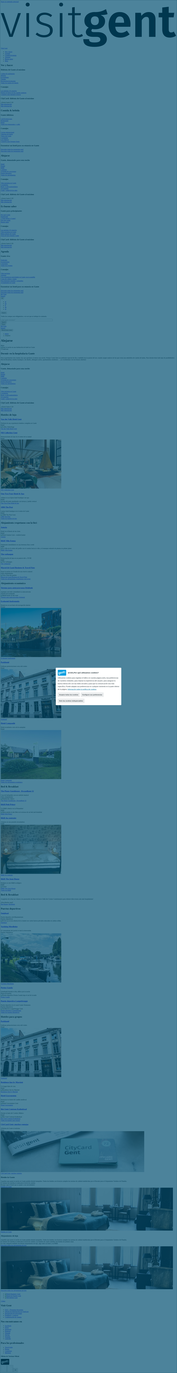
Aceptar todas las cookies (68, 695)
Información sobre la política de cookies (82, 689)
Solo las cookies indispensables (71, 701)
